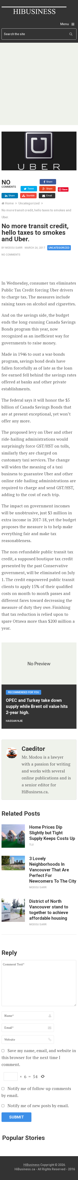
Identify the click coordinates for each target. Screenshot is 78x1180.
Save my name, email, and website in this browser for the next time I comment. (39, 1057)
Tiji (31, 844)
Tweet (30, 188)
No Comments (11, 254)
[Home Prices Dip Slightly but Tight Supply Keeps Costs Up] (13, 836)
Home (9, 203)
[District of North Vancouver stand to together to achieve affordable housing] (13, 910)
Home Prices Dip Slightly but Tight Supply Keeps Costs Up (52, 833)
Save (65, 189)
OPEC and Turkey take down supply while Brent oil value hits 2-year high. (37, 706)
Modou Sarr (14, 247)
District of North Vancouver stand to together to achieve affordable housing (48, 910)
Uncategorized (29, 203)
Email (49, 195)
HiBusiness (31, 1165)
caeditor (33, 748)
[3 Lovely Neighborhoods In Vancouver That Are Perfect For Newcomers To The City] (13, 863)
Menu (64, 24)
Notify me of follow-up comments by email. (36, 1092)
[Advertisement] (39, 84)
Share (49, 181)
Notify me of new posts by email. (38, 1105)
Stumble (30, 195)
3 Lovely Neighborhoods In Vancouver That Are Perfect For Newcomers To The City (52, 870)
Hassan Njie (14, 720)
